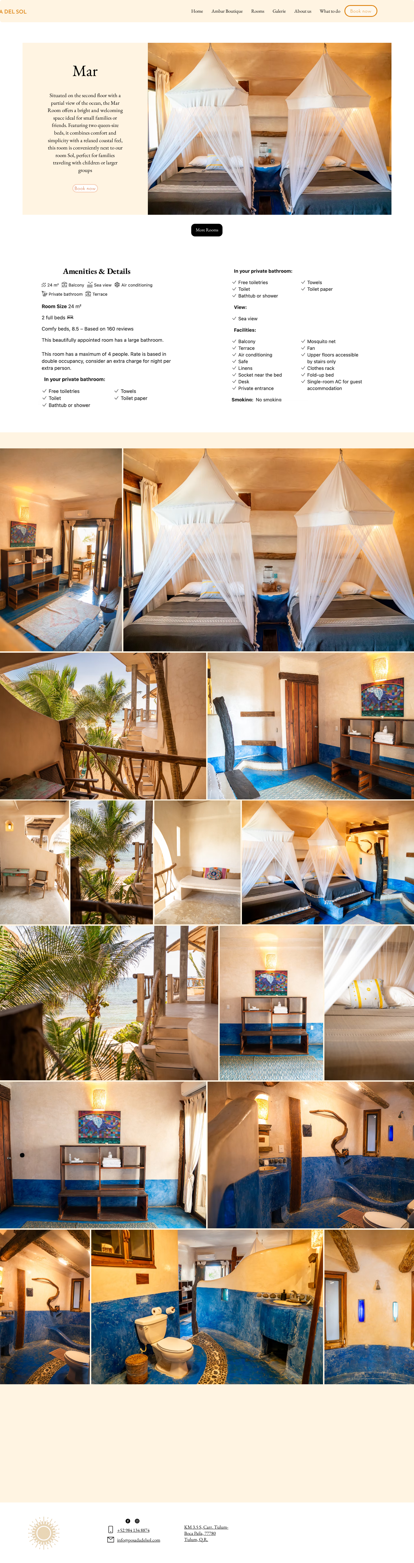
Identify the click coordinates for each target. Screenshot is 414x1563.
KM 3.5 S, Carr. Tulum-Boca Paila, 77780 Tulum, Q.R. (206, 1533)
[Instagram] (137, 1521)
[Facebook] (128, 1521)
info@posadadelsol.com (138, 1540)
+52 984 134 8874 (133, 1530)
